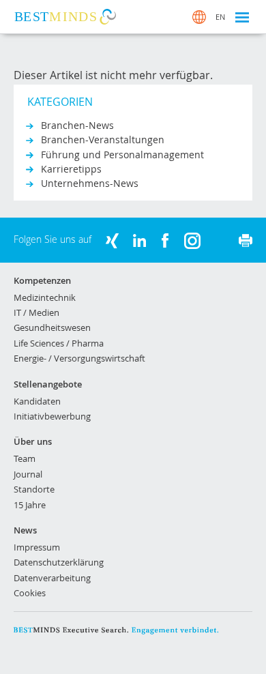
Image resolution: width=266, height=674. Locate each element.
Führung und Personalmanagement (122, 154)
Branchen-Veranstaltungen (102, 139)
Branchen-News (77, 125)
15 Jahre (30, 505)
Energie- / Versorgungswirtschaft (79, 358)
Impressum (37, 547)
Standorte (34, 489)
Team (24, 458)
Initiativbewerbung (52, 416)
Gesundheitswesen (52, 327)
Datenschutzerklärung (59, 562)
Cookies (30, 593)
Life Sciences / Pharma (59, 343)
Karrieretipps (71, 168)
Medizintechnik (45, 297)
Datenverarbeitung (52, 578)
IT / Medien (36, 312)
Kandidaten (37, 401)
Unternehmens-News (89, 183)
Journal (28, 474)
